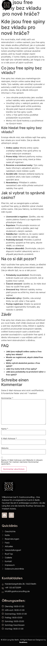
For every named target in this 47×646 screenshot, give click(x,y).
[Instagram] (11, 515)
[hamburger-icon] (42, 5)
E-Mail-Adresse (9, 438)
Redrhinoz (23, 642)
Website (4, 448)
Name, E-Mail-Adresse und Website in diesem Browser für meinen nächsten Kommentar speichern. (22, 462)
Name (4, 429)
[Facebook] (4, 515)
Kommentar (7, 398)
